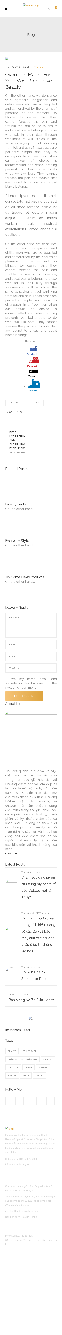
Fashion (48, 1059)
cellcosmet (29, 1051)
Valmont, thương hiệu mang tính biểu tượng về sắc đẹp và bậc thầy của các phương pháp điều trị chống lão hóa (30, 1200)
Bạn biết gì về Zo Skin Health (32, 1000)
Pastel (38, 67)
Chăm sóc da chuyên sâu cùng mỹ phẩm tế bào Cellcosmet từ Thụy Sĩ (29, 1188)
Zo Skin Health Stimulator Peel (21, 1211)
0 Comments (15, 412)
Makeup (43, 1067)
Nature (12, 1075)
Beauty (12, 1051)
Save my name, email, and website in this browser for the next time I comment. (31, 683)
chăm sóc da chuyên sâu (22, 1059)
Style (26, 1075)
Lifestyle (15, 403)
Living (35, 403)
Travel (39, 1075)
